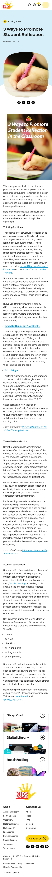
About (28, 811)
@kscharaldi (22, 696)
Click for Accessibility (12, 867)
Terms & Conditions (25, 863)
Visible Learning (17, 583)
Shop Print (15, 715)
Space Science (10, 840)
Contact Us (33, 806)
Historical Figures (11, 823)
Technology (8, 844)
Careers (29, 823)
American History (11, 811)
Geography (8, 819)
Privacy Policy (9, 863)
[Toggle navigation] (45, 5)
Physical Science (10, 836)
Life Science (8, 832)
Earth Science (9, 815)
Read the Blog (17, 760)
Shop (6, 806)
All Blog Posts (14, 21)
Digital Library (18, 737)
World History (9, 848)
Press (28, 815)
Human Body (9, 828)
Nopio (16, 872)
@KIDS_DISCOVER (12, 699)
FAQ (28, 819)
